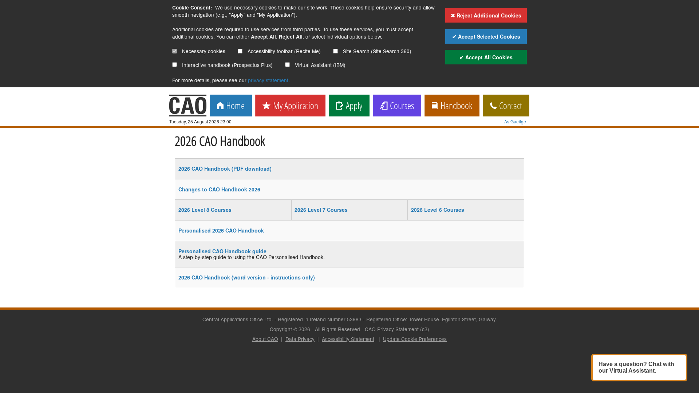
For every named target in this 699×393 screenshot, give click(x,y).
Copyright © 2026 (290, 329)
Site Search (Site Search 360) (376, 51)
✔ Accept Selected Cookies (486, 36)
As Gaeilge (515, 121)
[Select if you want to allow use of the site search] (335, 51)
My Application (294, 106)
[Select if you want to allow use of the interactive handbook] (174, 64)
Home (234, 106)
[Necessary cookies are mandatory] (174, 51)
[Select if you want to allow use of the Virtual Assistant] (287, 64)
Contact (509, 106)
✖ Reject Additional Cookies (486, 15)
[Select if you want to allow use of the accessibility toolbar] (240, 51)
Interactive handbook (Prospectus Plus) (227, 64)
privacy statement (268, 80)
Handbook (455, 106)
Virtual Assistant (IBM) (319, 64)
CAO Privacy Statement (392, 329)
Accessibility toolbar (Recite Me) (283, 51)
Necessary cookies (203, 51)
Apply (352, 106)
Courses (400, 106)
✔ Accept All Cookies (486, 57)
